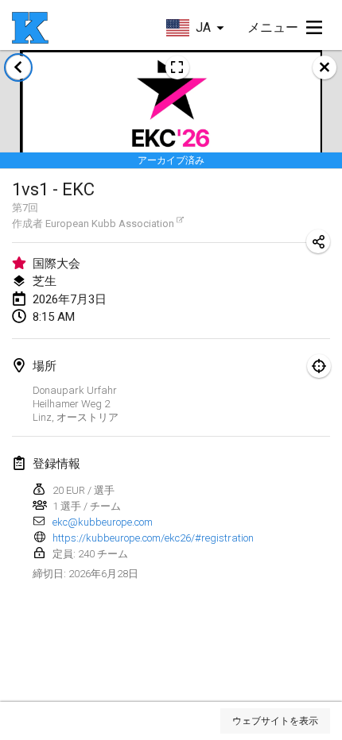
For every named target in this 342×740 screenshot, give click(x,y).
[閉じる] (324, 67)
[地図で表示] (319, 366)
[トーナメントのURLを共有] (318, 241)
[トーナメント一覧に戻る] (18, 67)
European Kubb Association (109, 223)
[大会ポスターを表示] (177, 67)
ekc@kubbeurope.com (102, 522)
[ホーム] (30, 28)
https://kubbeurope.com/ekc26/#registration (153, 538)
